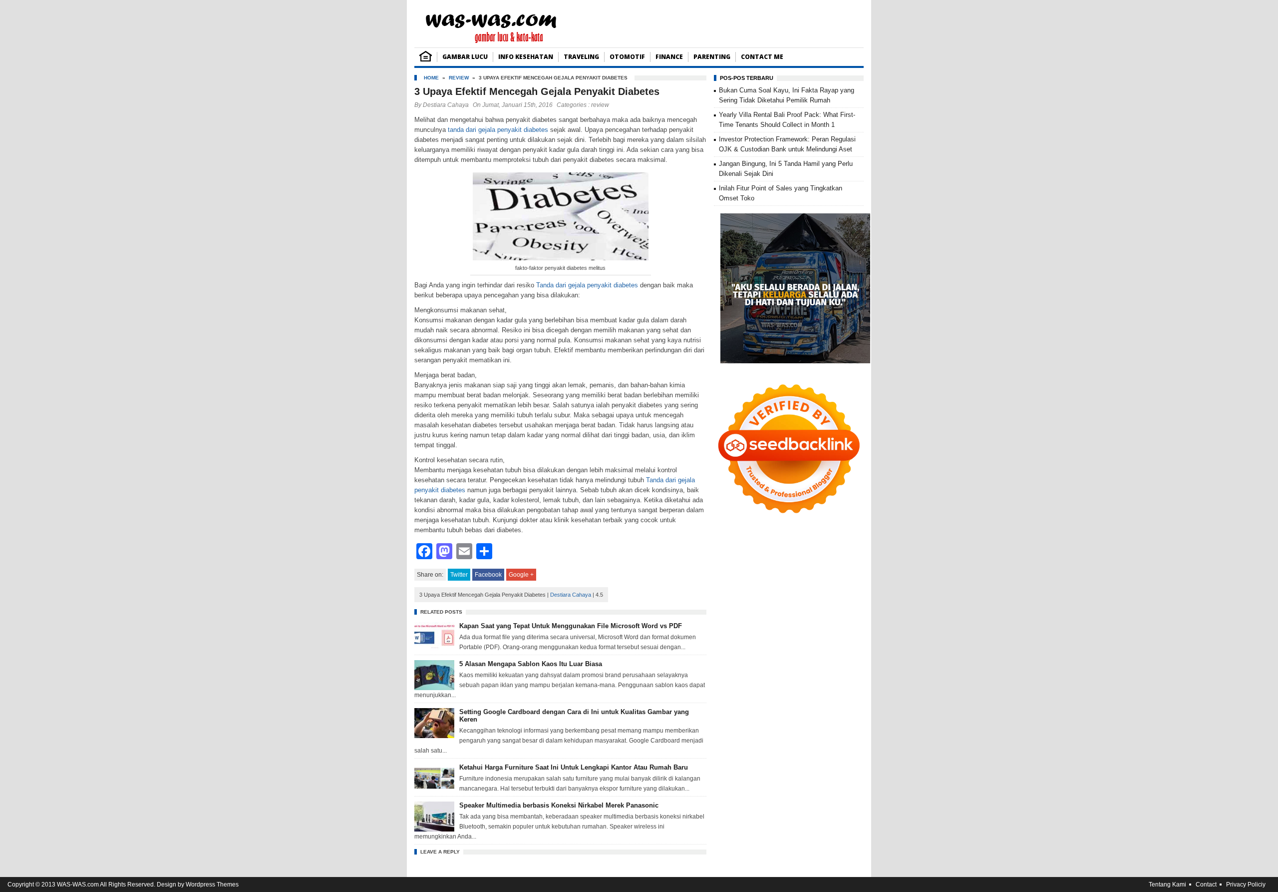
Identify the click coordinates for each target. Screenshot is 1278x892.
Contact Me (762, 56)
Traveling (581, 56)
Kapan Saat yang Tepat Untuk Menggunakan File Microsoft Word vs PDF (570, 626)
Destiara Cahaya (446, 104)
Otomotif (627, 56)
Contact (1206, 884)
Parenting (711, 56)
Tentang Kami (1167, 884)
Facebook (488, 574)
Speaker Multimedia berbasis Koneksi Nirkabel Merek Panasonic (558, 805)
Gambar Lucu (465, 56)
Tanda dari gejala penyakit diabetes (587, 285)
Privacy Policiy (1246, 884)
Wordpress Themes (212, 884)
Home (431, 77)
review (459, 77)
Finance (669, 56)
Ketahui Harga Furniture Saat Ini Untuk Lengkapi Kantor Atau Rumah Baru (573, 767)
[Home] (425, 59)
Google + (521, 574)
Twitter (459, 574)
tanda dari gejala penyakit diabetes (498, 129)
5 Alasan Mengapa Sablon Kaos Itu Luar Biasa (530, 664)
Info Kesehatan (525, 56)
